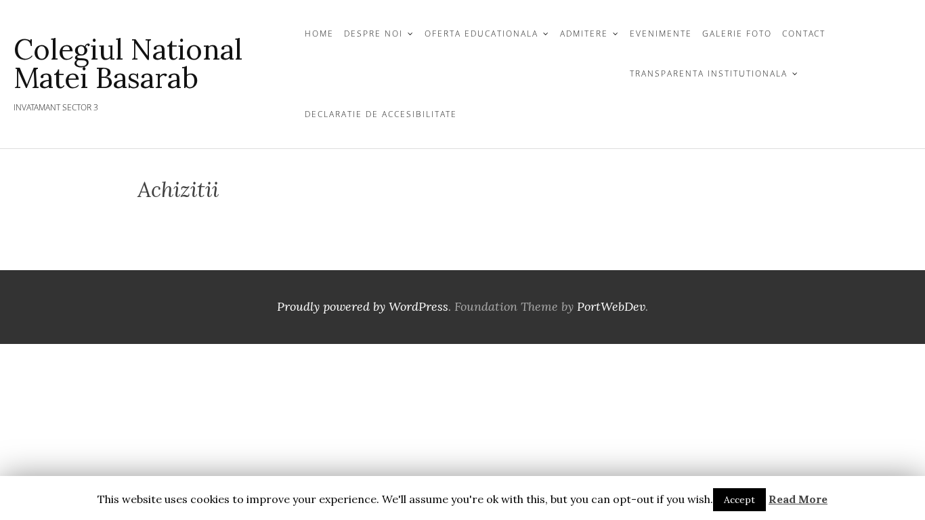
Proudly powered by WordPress (362, 306)
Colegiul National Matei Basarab (128, 63)
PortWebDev (611, 306)
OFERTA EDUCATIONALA (481, 33)
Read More (798, 499)
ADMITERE (584, 33)
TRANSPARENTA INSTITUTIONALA (709, 73)
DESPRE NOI (373, 33)
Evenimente (661, 33)
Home (319, 33)
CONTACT (803, 33)
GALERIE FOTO (737, 33)
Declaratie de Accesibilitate (381, 114)
